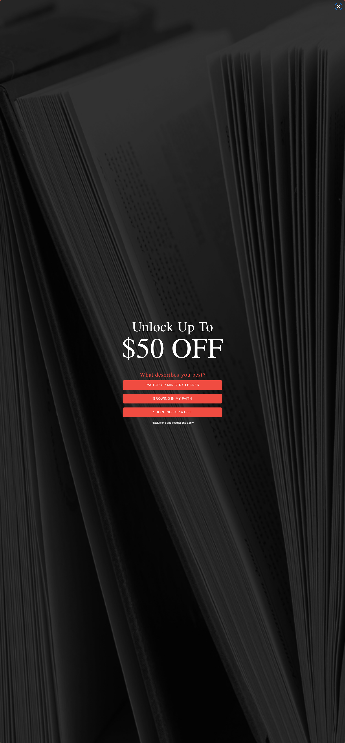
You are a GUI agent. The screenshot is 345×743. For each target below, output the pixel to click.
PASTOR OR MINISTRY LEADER (172, 385)
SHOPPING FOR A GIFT (172, 412)
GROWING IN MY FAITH (172, 398)
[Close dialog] (338, 6)
